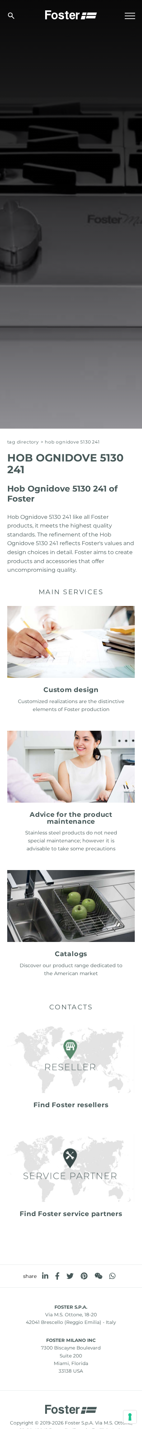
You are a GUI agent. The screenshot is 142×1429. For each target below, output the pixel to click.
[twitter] (70, 1276)
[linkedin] (45, 1276)
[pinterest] (84, 1276)
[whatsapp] (112, 1276)
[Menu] (130, 16)
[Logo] (71, 14)
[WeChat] (98, 1276)
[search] (11, 15)
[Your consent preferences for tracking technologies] (129, 1416)
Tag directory (23, 442)
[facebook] (57, 1276)
